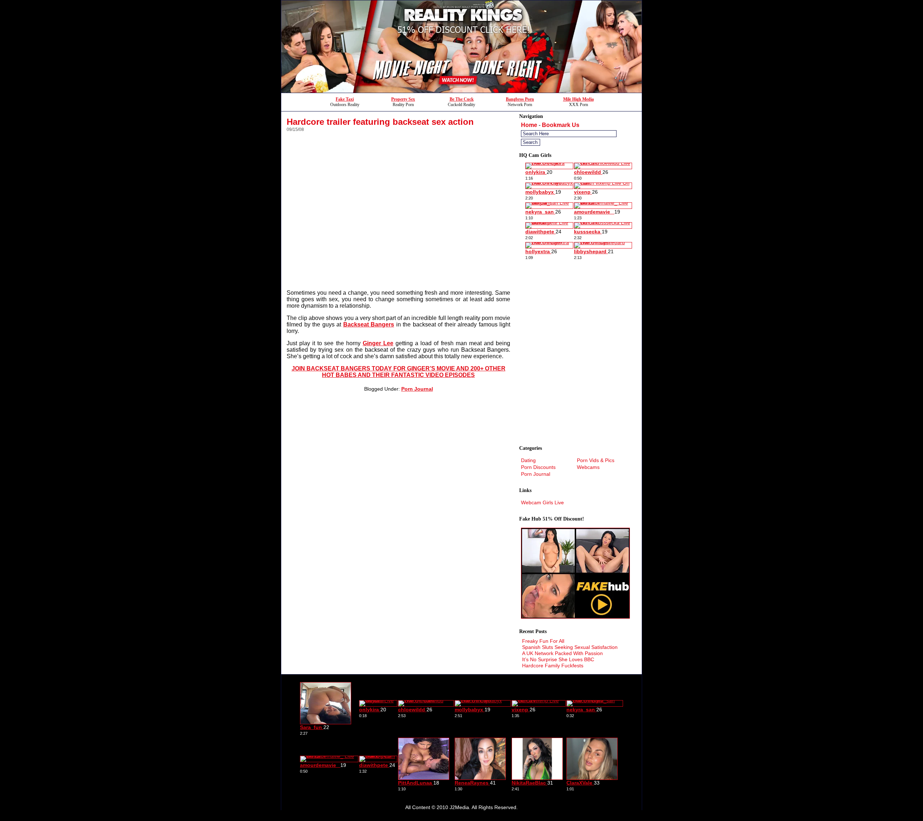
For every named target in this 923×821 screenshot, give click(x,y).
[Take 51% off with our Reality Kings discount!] (461, 91)
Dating (528, 460)
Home (529, 125)
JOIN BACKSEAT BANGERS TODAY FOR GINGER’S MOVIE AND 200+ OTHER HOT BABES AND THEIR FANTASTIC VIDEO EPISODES (398, 371)
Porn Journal (417, 389)
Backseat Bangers (368, 324)
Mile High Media (578, 99)
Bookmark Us (560, 125)
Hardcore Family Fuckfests (552, 665)
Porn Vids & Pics (595, 460)
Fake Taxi (345, 99)
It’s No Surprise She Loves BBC (558, 659)
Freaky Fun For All (543, 641)
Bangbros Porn (520, 99)
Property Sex (403, 99)
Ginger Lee (378, 343)
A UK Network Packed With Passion (562, 653)
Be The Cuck (462, 99)
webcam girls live (542, 502)
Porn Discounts (538, 467)
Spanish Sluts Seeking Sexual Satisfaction (570, 647)
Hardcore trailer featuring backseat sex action (380, 122)
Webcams (588, 467)
